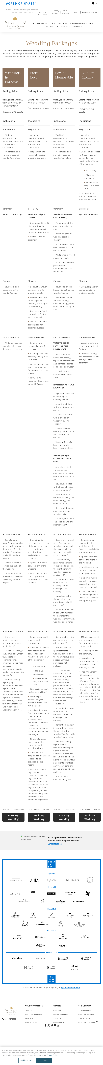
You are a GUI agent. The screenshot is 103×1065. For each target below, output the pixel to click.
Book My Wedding (13, 817)
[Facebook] (45, 1025)
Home (8, 10)
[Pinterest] (51, 1025)
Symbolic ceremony (88, 214)
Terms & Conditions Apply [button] (13, 809)
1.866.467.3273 (10, 1019)
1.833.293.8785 (90, 12)
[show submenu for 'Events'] (82, 26)
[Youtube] (54, 1025)
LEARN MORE (53, 844)
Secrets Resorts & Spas (21, 10)
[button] (13, 809)
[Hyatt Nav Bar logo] (21, 4)
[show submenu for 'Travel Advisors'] (71, 12)
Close (44, 1060)
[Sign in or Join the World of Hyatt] (94, 4)
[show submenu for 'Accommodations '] (54, 23)
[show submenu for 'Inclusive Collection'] (48, 12)
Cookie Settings (26, 1060)
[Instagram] (57, 1025)
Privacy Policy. (52, 1055)
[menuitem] (33, 1010)
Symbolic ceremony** (13, 214)
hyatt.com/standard (70, 987)
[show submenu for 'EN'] (78, 12)
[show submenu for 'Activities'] (69, 26)
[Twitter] (48, 1025)
